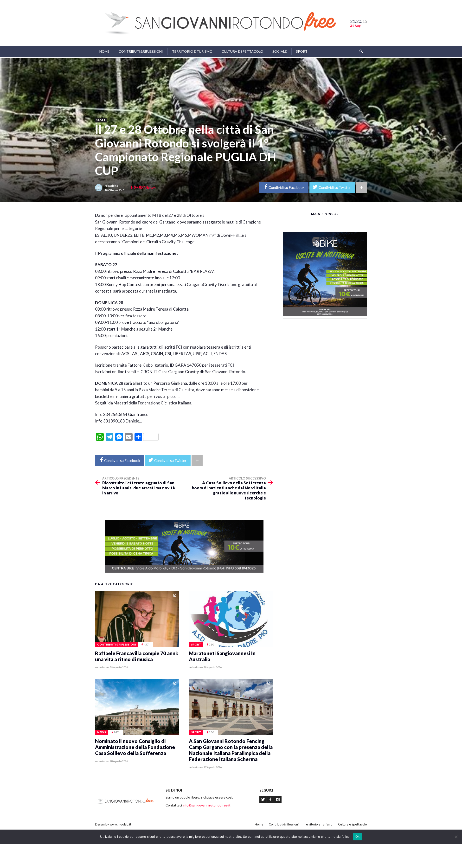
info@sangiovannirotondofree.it (207, 805)
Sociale (279, 51)
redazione (111, 185)
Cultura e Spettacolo (242, 51)
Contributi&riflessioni (141, 51)
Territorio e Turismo (192, 51)
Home (104, 51)
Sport (302, 51)
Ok (357, 836)
